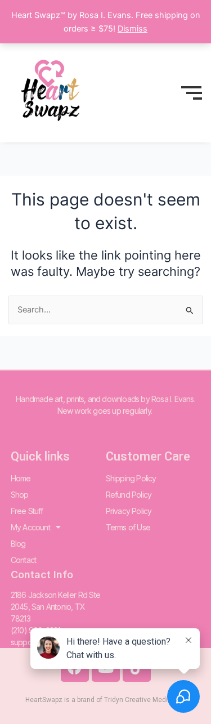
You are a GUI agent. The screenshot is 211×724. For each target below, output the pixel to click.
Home (21, 478)
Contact (23, 560)
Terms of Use (128, 527)
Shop (20, 494)
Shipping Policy (131, 478)
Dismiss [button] (132, 29)
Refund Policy (129, 494)
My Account (30, 527)
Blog (18, 543)
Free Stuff (27, 511)
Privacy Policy (129, 511)
